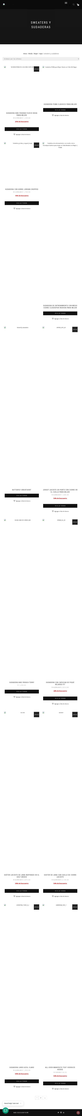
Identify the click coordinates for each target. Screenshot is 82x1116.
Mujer (36, 54)
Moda (30, 54)
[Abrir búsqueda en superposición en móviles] (74, 4)
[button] (21, 134)
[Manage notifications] (78, 1112)
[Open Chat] (6, 1110)
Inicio (25, 54)
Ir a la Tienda (21, 129)
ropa (40, 54)
